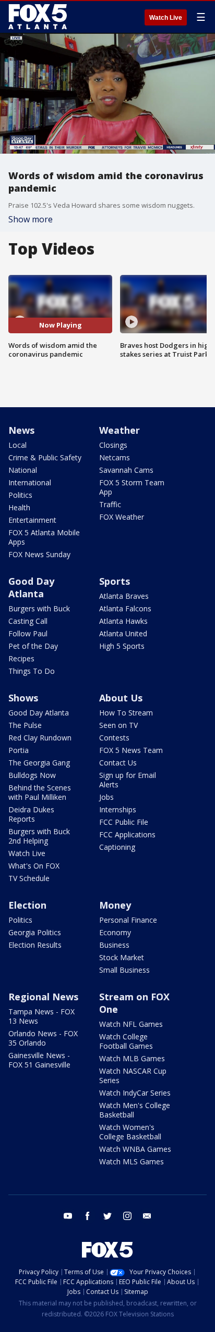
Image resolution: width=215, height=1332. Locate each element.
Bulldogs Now (32, 775)
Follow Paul (27, 633)
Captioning (117, 847)
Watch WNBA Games (135, 1149)
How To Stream (126, 713)
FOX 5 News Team (131, 750)
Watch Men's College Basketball (134, 1110)
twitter (107, 1216)
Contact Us (118, 763)
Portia (18, 750)
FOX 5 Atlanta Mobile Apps (44, 537)
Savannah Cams (126, 470)
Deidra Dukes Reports (31, 814)
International (29, 482)
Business (114, 945)
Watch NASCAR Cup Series (132, 1075)
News (21, 430)
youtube (67, 1216)
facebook (87, 1216)
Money (115, 905)
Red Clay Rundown (39, 738)
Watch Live (165, 17)
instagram (127, 1216)
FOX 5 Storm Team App (131, 487)
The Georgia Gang (39, 763)
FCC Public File (123, 822)
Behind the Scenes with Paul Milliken (39, 792)
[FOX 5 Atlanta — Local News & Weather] (38, 16)
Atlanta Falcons (125, 608)
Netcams (114, 457)
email (147, 1216)
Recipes (21, 658)
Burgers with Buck (39, 608)
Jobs (106, 797)
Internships (117, 809)
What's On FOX (33, 866)
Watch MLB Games (132, 1058)
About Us (120, 698)
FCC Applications (127, 834)
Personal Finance (128, 920)
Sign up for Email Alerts (127, 779)
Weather (119, 430)
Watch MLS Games (131, 1161)
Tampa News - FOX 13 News (41, 1016)
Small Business (124, 970)
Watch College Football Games (126, 1041)
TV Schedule (29, 878)
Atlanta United (123, 633)
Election (27, 905)
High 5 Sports (122, 646)
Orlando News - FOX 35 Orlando (43, 1038)
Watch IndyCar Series (135, 1093)
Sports (114, 581)
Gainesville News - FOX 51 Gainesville (39, 1060)
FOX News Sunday (39, 554)
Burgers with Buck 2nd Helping (39, 836)
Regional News (43, 996)
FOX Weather (121, 517)
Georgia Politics (34, 932)
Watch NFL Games (131, 1024)
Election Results (35, 945)
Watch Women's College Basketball (130, 1131)
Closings (113, 445)
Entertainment (32, 520)
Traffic (110, 504)
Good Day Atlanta (31, 587)
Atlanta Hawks (123, 621)
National (22, 470)
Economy (115, 932)
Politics (20, 495)
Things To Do (31, 671)
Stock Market (121, 957)
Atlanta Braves (124, 596)
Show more (30, 219)
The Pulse (25, 725)
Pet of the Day (33, 646)
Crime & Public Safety (44, 457)
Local (17, 445)
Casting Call (27, 621)
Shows (23, 698)
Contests (114, 738)
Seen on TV (118, 725)
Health (19, 507)
